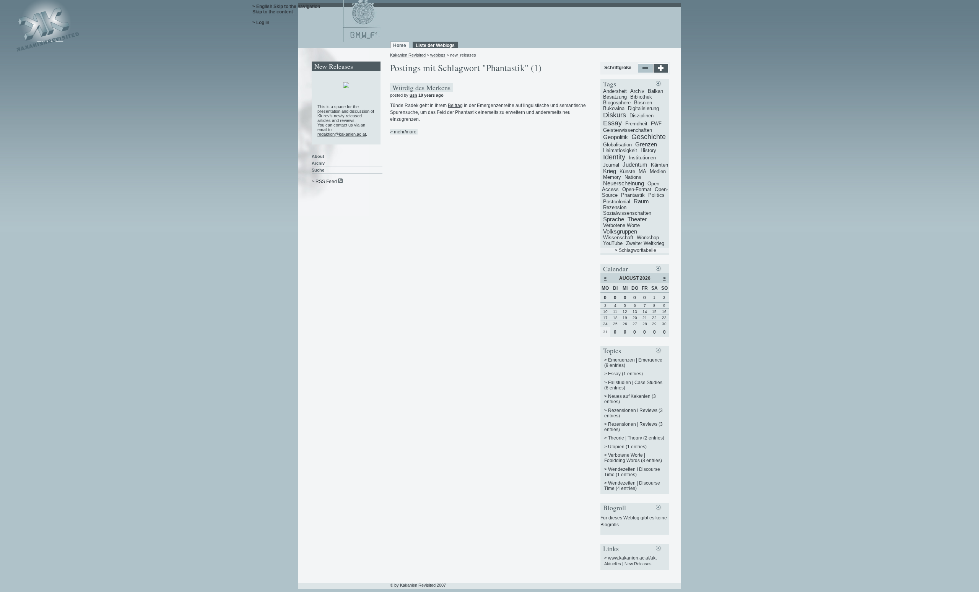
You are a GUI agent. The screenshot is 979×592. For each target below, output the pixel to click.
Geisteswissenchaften (627, 130)
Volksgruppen (620, 231)
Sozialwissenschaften (627, 213)
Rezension (614, 207)
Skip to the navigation (296, 6)
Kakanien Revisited (408, 55)
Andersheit (615, 91)
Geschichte (648, 137)
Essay (612, 123)
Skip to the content (272, 12)
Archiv (318, 163)
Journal (611, 165)
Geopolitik (615, 137)
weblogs (438, 55)
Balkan (655, 91)
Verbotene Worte (621, 225)
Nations (632, 177)
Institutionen (642, 158)
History (648, 150)
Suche (318, 170)
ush (413, 95)
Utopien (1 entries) (627, 446)
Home (399, 45)
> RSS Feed (324, 181)
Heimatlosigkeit (620, 150)
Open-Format (636, 189)
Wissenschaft (618, 237)
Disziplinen (641, 115)
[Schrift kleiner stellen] (646, 71)
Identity (614, 157)
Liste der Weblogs (435, 45)
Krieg (609, 171)
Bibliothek (641, 97)
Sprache (613, 219)
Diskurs (614, 115)
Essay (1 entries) (625, 373)
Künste (627, 171)
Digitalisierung (643, 108)
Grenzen (646, 144)
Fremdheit (636, 124)
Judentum (635, 164)
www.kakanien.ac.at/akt (632, 558)
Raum (641, 201)
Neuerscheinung (623, 183)
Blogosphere (617, 102)
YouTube (613, 243)
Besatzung (615, 97)
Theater (637, 219)
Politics (656, 195)
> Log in (260, 22)
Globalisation (617, 145)
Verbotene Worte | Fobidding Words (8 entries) (633, 458)
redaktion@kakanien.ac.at (341, 134)
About (318, 156)
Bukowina (613, 108)
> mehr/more (403, 132)
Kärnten (659, 165)
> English (262, 6)
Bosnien (643, 102)
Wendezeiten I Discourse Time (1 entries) (632, 472)
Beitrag (455, 105)
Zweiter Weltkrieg (645, 243)
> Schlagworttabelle (635, 250)
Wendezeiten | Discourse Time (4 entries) (632, 485)
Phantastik (633, 195)
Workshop (648, 237)
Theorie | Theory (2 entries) (636, 438)
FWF (656, 124)
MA (642, 171)
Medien (658, 171)
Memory (612, 177)
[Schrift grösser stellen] (661, 71)
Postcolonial (616, 201)
